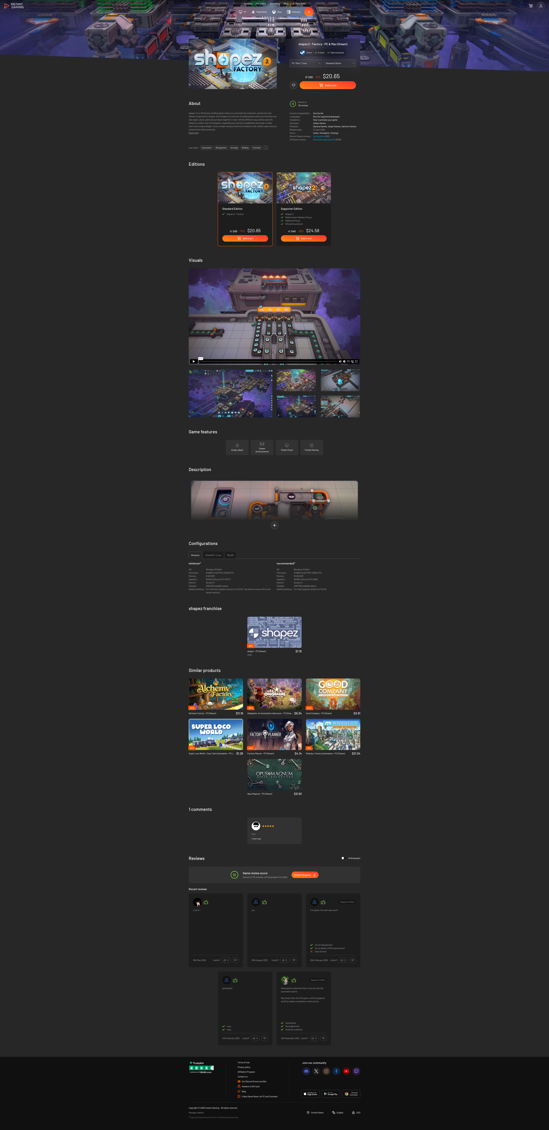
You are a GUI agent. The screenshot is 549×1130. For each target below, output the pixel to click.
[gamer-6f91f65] (256, 902)
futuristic (257, 148)
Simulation (325, 133)
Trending (247, 3)
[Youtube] (346, 1071)
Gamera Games (320, 126)
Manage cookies (196, 1112)
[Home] (14, 6)
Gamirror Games (349, 126)
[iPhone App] (310, 1094)
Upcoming (275, 3)
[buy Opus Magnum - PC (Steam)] (274, 774)
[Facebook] (336, 1071)
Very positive (319, 136)
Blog (286, 3)
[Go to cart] (531, 5)
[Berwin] (256, 826)
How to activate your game (325, 120)
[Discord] (306, 1071)
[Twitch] (356, 1071)
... (266, 148)
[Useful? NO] (235, 960)
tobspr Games (319, 123)
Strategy (334, 133)
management (221, 148)
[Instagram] (326, 1071)
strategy (234, 148)
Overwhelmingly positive (324, 139)
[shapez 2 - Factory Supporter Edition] (304, 202)
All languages (354, 858)
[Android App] (331, 1094)
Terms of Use (244, 1062)
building (245, 148)
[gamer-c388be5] (314, 902)
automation (206, 148)
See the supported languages (326, 116)
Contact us (242, 1076)
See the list (318, 113)
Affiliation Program (246, 1072)
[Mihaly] (226, 980)
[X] (316, 1071)
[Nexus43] (285, 980)
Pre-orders (261, 3)
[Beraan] (197, 902)
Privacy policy (244, 1067)
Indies (316, 133)
